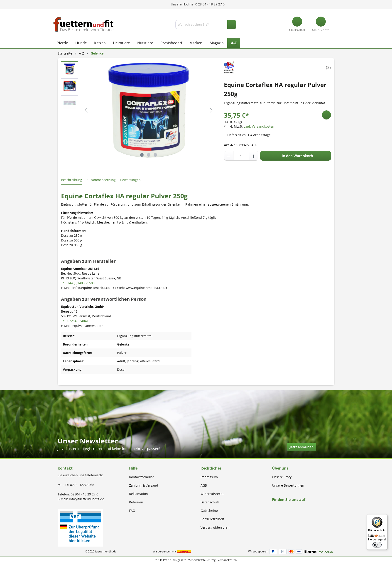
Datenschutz (210, 502)
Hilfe (133, 468)
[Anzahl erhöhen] (253, 155)
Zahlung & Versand (143, 485)
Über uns (280, 468)
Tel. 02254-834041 (74, 321)
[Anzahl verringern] (229, 155)
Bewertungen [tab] (130, 180)
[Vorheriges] (86, 110)
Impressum (209, 477)
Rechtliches (211, 468)
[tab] (71, 180)
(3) (328, 67)
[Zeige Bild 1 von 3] (142, 155)
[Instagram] (278, 508)
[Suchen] (231, 24)
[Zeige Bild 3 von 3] (155, 155)
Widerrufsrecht (212, 494)
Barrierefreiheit (212, 519)
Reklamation (138, 494)
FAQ (132, 510)
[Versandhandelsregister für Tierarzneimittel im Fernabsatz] (80, 527)
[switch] (377, 544)
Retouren (136, 502)
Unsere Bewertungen (288, 485)
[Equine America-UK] (229, 67)
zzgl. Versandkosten (259, 126)
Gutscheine (209, 510)
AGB (204, 485)
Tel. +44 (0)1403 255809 (78, 283)
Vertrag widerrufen (215, 527)
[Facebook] (273, 508)
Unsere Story (282, 477)
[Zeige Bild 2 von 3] (148, 155)
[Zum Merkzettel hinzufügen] (326, 114)
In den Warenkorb (297, 155)
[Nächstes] (211, 110)
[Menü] (384, 517)
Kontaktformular (141, 477)
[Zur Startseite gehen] (83, 24)
